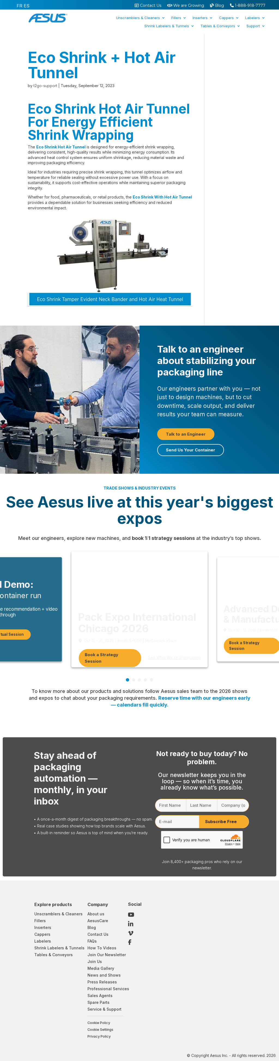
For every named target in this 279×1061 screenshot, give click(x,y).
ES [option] (26, 5)
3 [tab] (139, 679)
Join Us (94, 961)
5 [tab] (151, 679)
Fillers (176, 18)
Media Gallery (100, 968)
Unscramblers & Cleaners (138, 18)
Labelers (252, 18)
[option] (19, 6)
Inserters (200, 18)
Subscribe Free (221, 821)
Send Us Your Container (190, 449)
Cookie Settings (100, 1030)
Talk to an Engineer (186, 434)
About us (95, 914)
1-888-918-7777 (249, 6)
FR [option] (19, 5)
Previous (246, 678)
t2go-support (45, 85)
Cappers (226, 18)
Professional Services (108, 988)
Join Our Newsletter (106, 954)
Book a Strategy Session (101, 658)
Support (253, 26)
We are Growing (188, 6)
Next (254, 678)
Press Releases (102, 982)
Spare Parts (98, 1002)
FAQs (92, 941)
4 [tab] (145, 679)
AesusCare (97, 920)
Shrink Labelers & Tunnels (166, 26)
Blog (219, 6)
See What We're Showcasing (174, 657)
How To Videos (101, 948)
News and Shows (104, 975)
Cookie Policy (98, 1023)
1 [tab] (127, 679)
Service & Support (104, 1009)
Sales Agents (100, 995)
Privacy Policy (99, 1036)
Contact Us (150, 6)
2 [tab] (133, 679)
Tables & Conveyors (218, 26)
